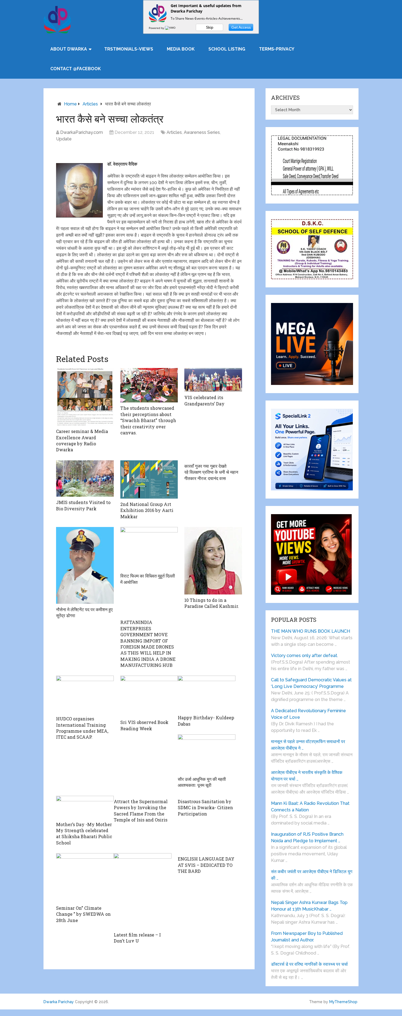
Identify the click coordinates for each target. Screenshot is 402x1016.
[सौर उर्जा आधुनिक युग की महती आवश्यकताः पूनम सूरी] (206, 753)
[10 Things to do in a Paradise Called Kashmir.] (213, 560)
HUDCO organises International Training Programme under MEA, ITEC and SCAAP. (82, 728)
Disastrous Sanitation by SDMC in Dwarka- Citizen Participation (205, 808)
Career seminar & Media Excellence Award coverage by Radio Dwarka (82, 440)
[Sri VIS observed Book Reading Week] (149, 696)
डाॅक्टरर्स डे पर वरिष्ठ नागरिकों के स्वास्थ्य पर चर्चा (309, 964)
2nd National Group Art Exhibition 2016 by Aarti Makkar (146, 510)
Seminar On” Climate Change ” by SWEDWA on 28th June (83, 914)
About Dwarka (68, 49)
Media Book (181, 49)
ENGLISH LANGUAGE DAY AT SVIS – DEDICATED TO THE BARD (206, 865)
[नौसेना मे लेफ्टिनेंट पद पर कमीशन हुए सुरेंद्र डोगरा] (85, 565)
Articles (90, 104)
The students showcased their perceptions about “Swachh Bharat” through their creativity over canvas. (148, 420)
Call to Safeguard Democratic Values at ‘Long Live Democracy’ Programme (311, 683)
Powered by (157, 28)
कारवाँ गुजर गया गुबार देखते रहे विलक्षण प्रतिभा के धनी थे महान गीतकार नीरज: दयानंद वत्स (211, 472)
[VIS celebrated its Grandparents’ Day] (213, 380)
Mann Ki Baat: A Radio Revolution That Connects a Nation (310, 806)
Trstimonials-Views (128, 49)
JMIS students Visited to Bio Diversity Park (83, 505)
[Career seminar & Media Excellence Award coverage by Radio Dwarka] (85, 397)
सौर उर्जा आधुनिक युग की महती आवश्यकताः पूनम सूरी (202, 782)
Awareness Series (202, 132)
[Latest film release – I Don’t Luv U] (142, 891)
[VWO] (170, 28)
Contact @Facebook (75, 68)
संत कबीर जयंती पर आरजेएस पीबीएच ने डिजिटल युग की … (311, 875)
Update (64, 139)
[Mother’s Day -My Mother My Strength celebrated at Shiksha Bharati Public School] (85, 807)
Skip (209, 27)
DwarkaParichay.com (81, 132)
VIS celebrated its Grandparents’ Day (204, 400)
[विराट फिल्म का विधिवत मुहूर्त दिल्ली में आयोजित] (149, 548)
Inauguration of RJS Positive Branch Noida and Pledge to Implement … (307, 837)
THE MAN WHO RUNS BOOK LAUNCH (311, 631)
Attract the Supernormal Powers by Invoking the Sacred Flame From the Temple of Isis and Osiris (141, 811)
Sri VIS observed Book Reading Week (144, 725)
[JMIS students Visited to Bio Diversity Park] (85, 478)
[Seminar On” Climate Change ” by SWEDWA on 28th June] (85, 877)
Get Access (241, 27)
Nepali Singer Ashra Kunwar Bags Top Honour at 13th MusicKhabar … (309, 906)
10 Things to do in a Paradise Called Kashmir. (211, 603)
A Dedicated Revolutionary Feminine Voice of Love (308, 714)
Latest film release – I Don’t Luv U (137, 938)
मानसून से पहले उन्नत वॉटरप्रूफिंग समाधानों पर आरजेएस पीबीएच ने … (308, 745)
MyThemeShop (343, 1002)
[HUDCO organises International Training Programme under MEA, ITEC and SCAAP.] (85, 694)
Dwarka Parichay (58, 1002)
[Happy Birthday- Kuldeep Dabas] (206, 694)
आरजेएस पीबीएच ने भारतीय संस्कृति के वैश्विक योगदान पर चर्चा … (306, 776)
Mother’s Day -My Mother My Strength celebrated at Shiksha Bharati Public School (84, 833)
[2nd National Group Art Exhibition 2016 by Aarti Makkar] (149, 479)
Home (70, 104)
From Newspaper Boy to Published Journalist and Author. (307, 937)
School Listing (226, 49)
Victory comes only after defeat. (304, 655)
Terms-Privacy (276, 49)
